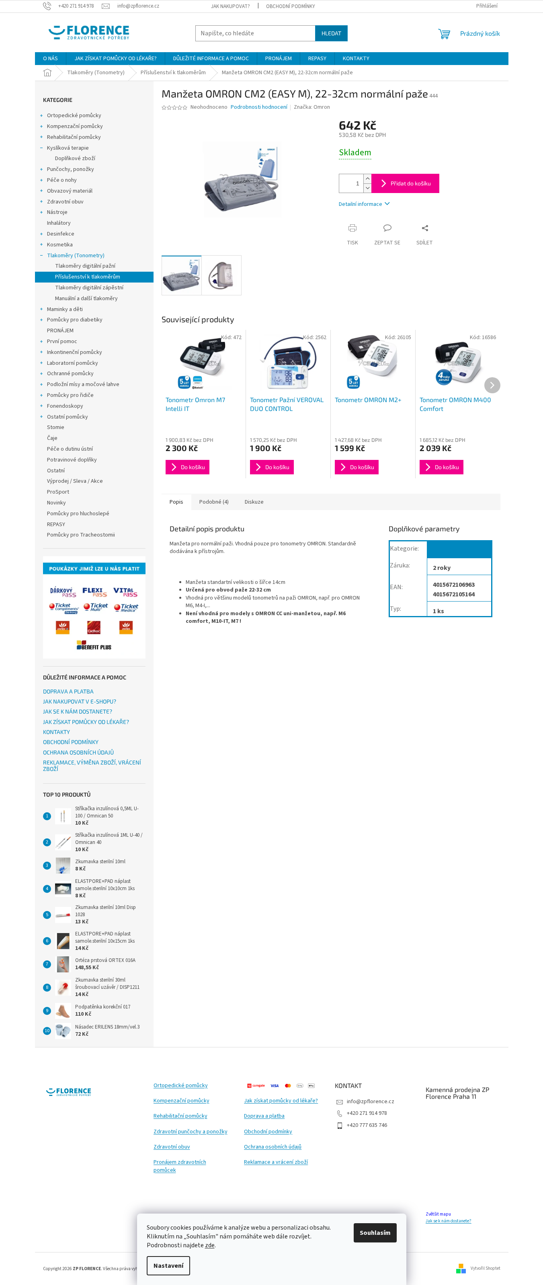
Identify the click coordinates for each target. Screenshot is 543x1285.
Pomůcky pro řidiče (70, 395)
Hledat (331, 33)
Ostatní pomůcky (67, 417)
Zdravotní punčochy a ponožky (190, 1132)
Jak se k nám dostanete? (448, 1221)
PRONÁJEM (60, 331)
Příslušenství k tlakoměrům (87, 277)
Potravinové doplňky (72, 460)
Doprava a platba (264, 1116)
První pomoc (62, 342)
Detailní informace (360, 204)
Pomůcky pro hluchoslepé (78, 514)
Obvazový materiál (69, 191)
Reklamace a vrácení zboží (276, 1162)
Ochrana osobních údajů (272, 1147)
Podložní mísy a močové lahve (83, 384)
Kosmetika (60, 245)
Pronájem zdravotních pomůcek (180, 1166)
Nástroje (57, 212)
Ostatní (56, 471)
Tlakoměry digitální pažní (85, 266)
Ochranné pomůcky (70, 374)
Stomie (55, 427)
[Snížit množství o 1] (367, 188)
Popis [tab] (176, 502)
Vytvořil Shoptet (485, 1268)
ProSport (58, 492)
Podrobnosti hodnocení (259, 107)
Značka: (312, 107)
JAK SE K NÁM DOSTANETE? (77, 711)
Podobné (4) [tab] (214, 502)
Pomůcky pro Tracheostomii (81, 535)
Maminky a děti (65, 309)
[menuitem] (50, 58)
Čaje (52, 438)
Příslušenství (452, 551)
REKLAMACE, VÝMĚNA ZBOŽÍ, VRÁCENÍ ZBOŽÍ (92, 765)
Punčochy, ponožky (70, 169)
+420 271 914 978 (367, 1113)
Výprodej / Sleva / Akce (75, 481)
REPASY (56, 525)
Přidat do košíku (411, 183)
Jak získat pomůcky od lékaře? (281, 1101)
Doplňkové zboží (75, 159)
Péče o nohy (62, 180)
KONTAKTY (56, 732)
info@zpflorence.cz (370, 1102)
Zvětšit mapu (438, 1214)
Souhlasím (375, 1232)
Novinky (56, 503)
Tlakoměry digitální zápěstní (89, 288)
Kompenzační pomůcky (75, 126)
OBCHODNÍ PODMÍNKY (290, 6)
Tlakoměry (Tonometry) (76, 256)
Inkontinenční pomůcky (74, 352)
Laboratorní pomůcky (72, 363)
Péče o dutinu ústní (70, 449)
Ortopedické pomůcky (74, 116)
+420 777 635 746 (367, 1125)
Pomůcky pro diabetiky (74, 320)
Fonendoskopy (65, 406)
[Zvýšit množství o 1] (367, 178)
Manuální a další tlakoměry (86, 299)
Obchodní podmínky (268, 1132)
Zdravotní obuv (65, 202)
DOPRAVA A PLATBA (68, 691)
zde (210, 1245)
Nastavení (168, 1265)
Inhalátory (59, 223)
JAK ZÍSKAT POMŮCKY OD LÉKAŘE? (86, 722)
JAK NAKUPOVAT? (230, 6)
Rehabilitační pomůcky (74, 137)
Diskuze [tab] (254, 502)
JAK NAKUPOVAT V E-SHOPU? (79, 701)
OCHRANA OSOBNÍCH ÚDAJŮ (78, 752)
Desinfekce (60, 234)
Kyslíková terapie (68, 148)
